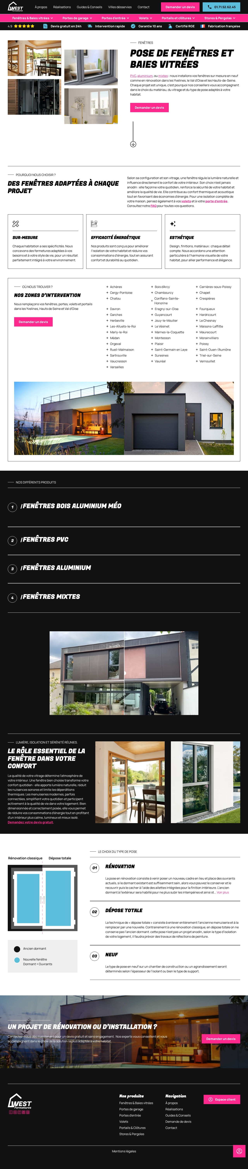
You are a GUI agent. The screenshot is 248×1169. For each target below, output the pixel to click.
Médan (115, 338)
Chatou (115, 298)
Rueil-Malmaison (122, 349)
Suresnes (161, 355)
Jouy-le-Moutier (166, 320)
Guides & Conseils (89, 7)
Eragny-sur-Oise (166, 309)
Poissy (204, 344)
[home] (15, 7)
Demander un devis (180, 7)
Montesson (163, 338)
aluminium (145, 76)
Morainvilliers (209, 338)
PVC (133, 76)
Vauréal (160, 361)
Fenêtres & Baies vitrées (30, 18)
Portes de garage (76, 18)
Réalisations (62, 7)
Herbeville (117, 320)
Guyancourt (163, 315)
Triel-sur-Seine (210, 355)
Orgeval (115, 344)
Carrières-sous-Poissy (215, 287)
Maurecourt (208, 332)
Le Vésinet (162, 326)
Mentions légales (124, 1151)
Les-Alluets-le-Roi (123, 326)
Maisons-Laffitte (211, 326)
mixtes (163, 76)
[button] (120, 7)
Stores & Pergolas (218, 18)
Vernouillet (207, 361)
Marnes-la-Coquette (169, 332)
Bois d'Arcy (162, 287)
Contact (143, 7)
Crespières (207, 298)
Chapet (205, 292)
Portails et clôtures (176, 18)
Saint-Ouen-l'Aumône (215, 349)
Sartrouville (118, 355)
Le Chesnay (208, 320)
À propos (41, 7)
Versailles (117, 367)
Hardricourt (208, 315)
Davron (115, 309)
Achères (116, 287)
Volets (144, 18)
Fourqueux (207, 309)
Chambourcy (164, 292)
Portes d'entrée (114, 18)
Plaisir (159, 344)
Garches (116, 315)
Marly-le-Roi (118, 332)
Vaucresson (118, 361)
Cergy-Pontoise (121, 292)
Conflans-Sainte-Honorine (166, 300)
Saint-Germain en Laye (171, 349)
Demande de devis (178, 1121)
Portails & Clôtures (132, 1128)
